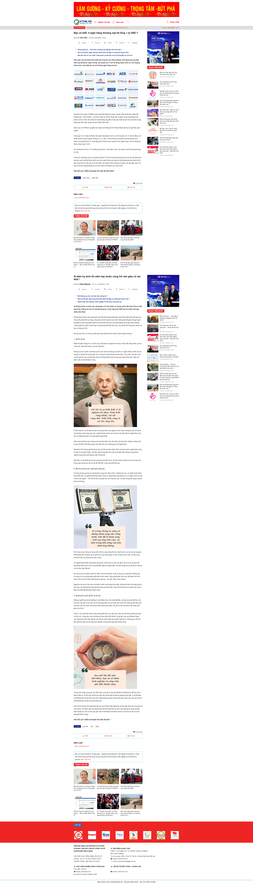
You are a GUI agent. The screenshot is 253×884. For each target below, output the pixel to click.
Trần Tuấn (83, 37)
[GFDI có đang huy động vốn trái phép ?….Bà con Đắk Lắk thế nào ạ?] (85, 252)
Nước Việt (95, 178)
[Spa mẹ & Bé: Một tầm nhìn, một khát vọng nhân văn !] (152, 75)
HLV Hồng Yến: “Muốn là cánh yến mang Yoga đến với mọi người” (169, 112)
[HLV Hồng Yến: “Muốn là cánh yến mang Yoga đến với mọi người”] (152, 113)
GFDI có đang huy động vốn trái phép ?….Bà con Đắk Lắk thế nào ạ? (84, 264)
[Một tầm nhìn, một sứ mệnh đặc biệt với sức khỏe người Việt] (152, 131)
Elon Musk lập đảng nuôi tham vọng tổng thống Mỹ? (130, 239)
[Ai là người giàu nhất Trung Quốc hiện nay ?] (152, 85)
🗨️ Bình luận (108, 187)
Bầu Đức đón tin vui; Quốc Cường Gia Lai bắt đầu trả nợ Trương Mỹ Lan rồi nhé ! (105, 55)
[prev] (136, 27)
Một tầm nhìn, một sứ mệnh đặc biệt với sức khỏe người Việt (168, 130)
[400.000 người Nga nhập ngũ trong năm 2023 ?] (152, 141)
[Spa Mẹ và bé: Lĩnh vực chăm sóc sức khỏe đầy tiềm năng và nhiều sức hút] (152, 94)
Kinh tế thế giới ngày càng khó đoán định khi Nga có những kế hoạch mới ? (103, 52)
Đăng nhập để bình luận (82, 197)
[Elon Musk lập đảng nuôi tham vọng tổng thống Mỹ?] (132, 227)
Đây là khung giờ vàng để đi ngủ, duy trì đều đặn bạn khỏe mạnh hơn (169, 121)
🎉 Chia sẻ (131, 187)
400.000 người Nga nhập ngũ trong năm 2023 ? (169, 139)
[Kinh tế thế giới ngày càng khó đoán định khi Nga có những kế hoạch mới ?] (132, 252)
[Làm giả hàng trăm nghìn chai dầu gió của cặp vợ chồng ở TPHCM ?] (108, 227)
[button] (128, 22)
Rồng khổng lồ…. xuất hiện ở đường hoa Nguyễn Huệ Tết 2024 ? (100, 50)
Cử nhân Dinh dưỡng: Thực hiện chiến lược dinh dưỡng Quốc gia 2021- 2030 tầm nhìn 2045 (169, 150)
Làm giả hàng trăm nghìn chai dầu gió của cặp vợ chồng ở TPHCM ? (108, 239)
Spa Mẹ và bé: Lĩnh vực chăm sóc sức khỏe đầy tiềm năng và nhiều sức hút (169, 93)
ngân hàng (86, 178)
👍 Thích (85, 187)
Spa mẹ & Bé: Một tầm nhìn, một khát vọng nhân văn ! (168, 73)
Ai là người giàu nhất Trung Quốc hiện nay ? (168, 83)
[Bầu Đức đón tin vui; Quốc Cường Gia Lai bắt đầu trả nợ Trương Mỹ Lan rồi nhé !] (85, 227)
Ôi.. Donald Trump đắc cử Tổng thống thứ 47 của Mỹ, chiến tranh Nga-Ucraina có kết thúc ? (107, 264)
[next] (139, 27)
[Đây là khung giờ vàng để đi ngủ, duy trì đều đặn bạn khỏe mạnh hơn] (152, 122)
